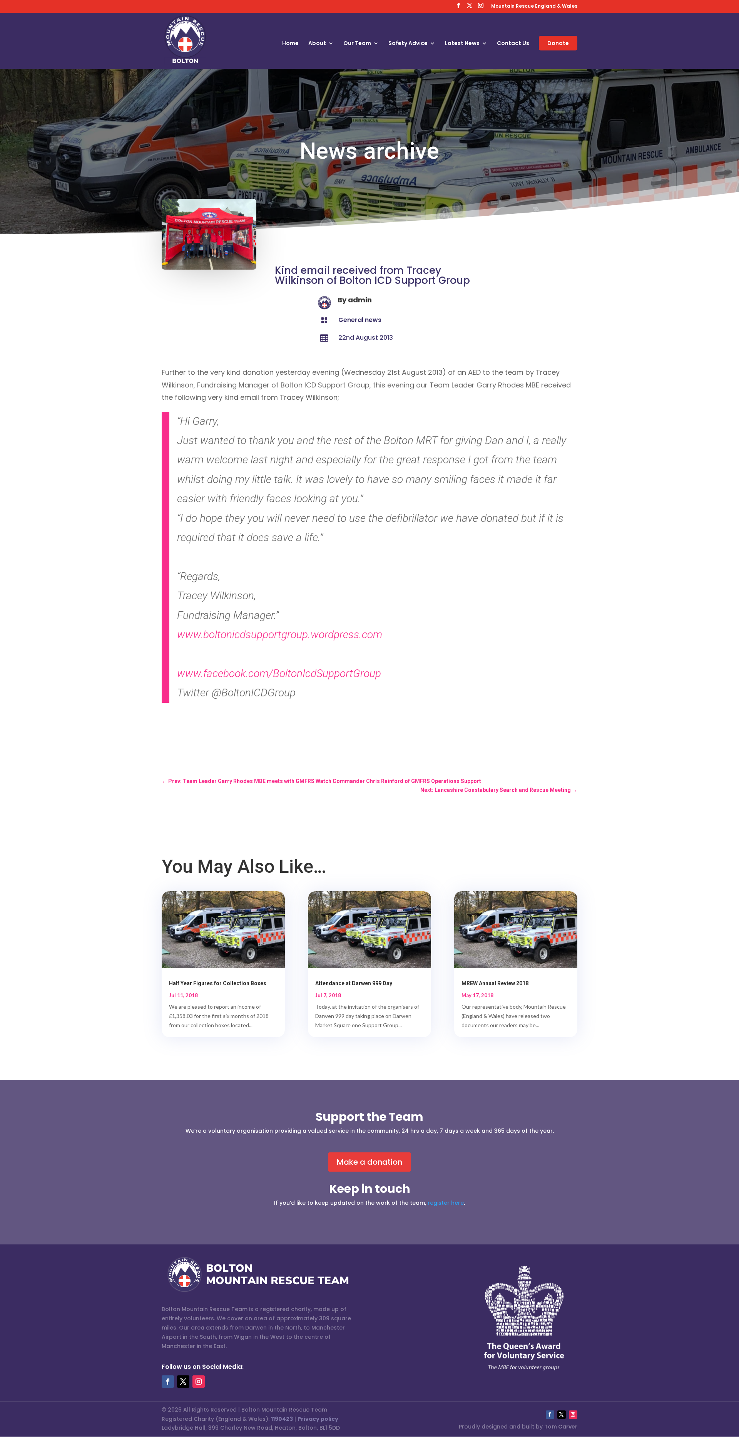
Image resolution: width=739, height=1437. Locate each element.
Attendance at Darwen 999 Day (353, 983)
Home (290, 43)
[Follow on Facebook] (168, 1381)
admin (360, 300)
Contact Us (513, 43)
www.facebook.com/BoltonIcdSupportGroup (279, 673)
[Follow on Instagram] (198, 1381)
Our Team (357, 43)
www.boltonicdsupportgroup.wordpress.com (279, 634)
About (317, 43)
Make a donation (369, 1162)
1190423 (282, 1419)
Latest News (462, 43)
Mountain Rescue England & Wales (534, 6)
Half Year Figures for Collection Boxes (217, 983)
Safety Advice (408, 43)
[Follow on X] (183, 1381)
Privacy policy (318, 1419)
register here (446, 1203)
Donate (558, 43)
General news (359, 319)
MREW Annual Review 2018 (494, 983)
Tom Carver (560, 1426)
